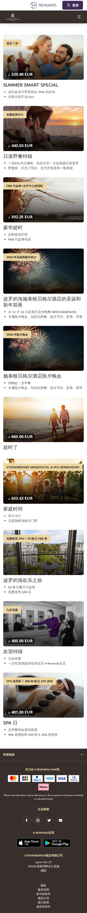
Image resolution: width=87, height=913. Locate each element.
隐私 (43, 886)
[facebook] (26, 820)
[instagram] (38, 820)
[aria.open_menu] (79, 17)
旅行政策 (43, 903)
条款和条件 (43, 907)
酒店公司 (43, 898)
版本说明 (43, 890)
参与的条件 (43, 894)
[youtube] (60, 820)
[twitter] (49, 820)
